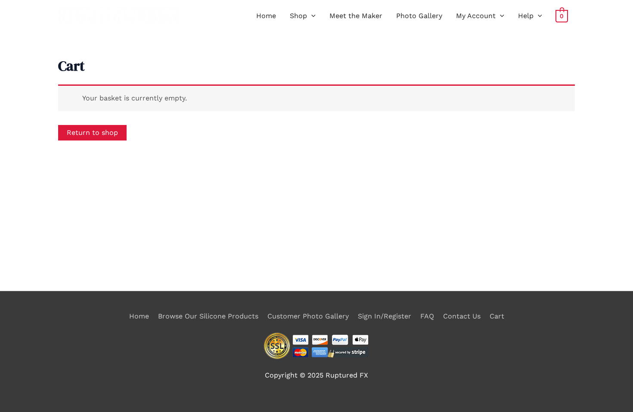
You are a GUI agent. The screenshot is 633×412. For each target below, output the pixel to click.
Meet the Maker (355, 16)
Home (266, 16)
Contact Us (462, 316)
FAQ (427, 316)
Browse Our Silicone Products (208, 316)
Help (526, 16)
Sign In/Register (384, 316)
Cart (497, 316)
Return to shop (92, 132)
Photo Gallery (419, 16)
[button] (311, 16)
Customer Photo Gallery (308, 316)
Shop (298, 16)
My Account (476, 16)
